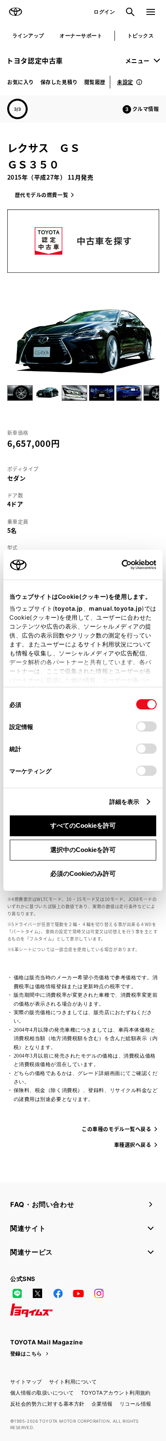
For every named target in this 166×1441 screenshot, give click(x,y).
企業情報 (102, 1404)
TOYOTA (15, 11)
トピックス (140, 35)
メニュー (137, 60)
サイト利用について (73, 1381)
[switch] (146, 726)
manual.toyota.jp (115, 608)
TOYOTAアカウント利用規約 (116, 1393)
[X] (37, 1293)
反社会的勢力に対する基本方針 (47, 1404)
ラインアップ (28, 35)
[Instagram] (99, 1293)
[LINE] (17, 1293)
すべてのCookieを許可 (83, 825)
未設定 (125, 82)
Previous (9, 393)
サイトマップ (26, 1381)
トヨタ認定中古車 (34, 60)
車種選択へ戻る (133, 1144)
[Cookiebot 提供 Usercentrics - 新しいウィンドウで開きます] (119, 565)
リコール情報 (136, 1404)
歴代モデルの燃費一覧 (42, 194)
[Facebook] (58, 1293)
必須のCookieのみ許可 (83, 873)
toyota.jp (69, 608)
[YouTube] (78, 1293)
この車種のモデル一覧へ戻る (116, 1128)
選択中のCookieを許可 (83, 849)
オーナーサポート (81, 35)
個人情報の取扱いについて (42, 1393)
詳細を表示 (124, 801)
